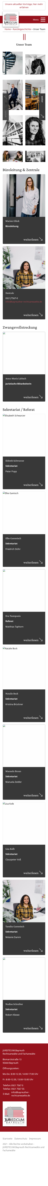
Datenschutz (20, 1138)
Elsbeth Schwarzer (14, 460)
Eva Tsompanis (13, 615)
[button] (6, 106)
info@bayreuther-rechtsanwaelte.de (23, 301)
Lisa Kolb (10, 848)
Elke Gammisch (13, 538)
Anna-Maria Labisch (15, 378)
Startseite (7, 1138)
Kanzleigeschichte (22, 29)
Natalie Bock (11, 693)
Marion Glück (12, 221)
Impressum (35, 1138)
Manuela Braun (13, 771)
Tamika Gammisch (14, 926)
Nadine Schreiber (14, 1004)
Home (8, 29)
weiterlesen (31, 239)
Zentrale (9, 293)
